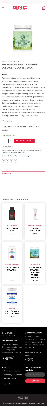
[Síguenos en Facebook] (27, 359)
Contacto (7, 384)
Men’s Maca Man (12, 229)
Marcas (5, 61)
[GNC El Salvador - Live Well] (23, 8)
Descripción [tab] (6, 174)
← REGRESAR (5, 2)
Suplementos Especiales (17, 152)
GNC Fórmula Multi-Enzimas (12, 312)
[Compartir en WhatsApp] (3, 161)
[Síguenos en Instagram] (31, 359)
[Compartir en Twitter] (11, 161)
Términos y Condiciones (13, 375)
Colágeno (22, 150)
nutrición (23, 156)
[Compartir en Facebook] (7, 161)
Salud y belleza (36, 150)
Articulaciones (13, 150)
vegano (29, 156)
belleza (10, 156)
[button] (3, 8)
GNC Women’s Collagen (12, 268)
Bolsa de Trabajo (10, 379)
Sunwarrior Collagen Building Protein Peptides (35, 272)
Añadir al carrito (24, 141)
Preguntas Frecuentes (12, 371)
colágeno (17, 156)
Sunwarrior (14, 61)
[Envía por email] (15, 161)
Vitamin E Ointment (35, 229)
